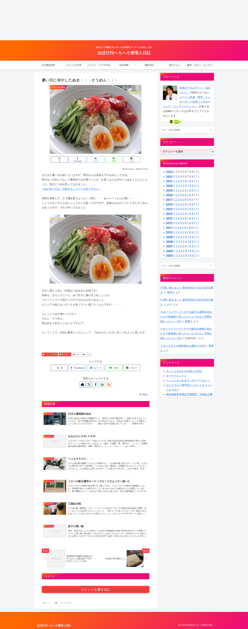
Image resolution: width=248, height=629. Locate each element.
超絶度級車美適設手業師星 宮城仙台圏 (189, 394)
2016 (169, 204)
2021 (169, 181)
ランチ (87, 354)
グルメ (78, 354)
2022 (169, 176)
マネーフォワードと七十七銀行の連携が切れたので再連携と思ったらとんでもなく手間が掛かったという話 (186, 316)
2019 (169, 190)
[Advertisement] (86, 20)
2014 (169, 213)
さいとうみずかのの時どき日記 (184, 371)
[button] (131, 159)
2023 (169, 171)
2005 (169, 255)
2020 (169, 185)
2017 (169, 199)
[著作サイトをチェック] (82, 384)
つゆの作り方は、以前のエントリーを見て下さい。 (71, 188)
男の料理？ (66, 354)
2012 (169, 222)
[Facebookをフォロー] (95, 384)
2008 (169, 241)
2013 (169, 218)
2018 (169, 194)
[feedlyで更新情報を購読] (102, 384)
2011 (169, 227)
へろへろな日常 (51, 354)
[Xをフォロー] (89, 384)
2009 (169, 236)
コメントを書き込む (95, 589)
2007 (169, 246)
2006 (169, 250)
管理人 (171, 292)
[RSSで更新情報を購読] (109, 384)
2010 (169, 232)
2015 (169, 208)
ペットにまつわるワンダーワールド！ (188, 380)
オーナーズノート (176, 375)
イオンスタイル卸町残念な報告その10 (182, 345)
